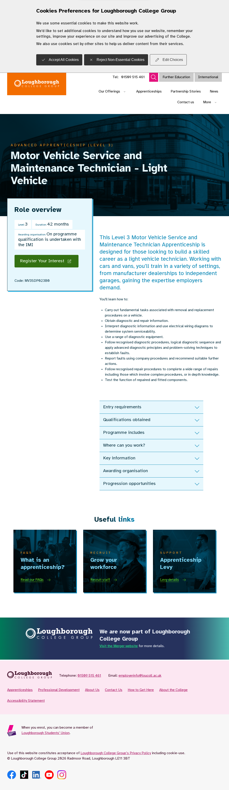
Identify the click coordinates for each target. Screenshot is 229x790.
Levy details (169, 580)
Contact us (185, 102)
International (208, 77)
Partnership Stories (186, 91)
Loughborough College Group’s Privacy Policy (116, 753)
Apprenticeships (149, 91)
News (214, 91)
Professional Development (59, 690)
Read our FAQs (32, 580)
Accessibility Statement (26, 701)
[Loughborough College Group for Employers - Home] (36, 84)
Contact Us (113, 690)
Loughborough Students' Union (45, 733)
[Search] (153, 77)
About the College (173, 690)
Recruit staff (100, 580)
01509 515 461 (133, 77)
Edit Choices (173, 60)
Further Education (176, 77)
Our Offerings (109, 91)
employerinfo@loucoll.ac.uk (140, 676)
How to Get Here (141, 690)
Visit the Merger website (119, 646)
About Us (92, 690)
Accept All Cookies (64, 60)
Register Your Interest (42, 261)
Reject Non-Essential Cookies (120, 60)
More (207, 102)
